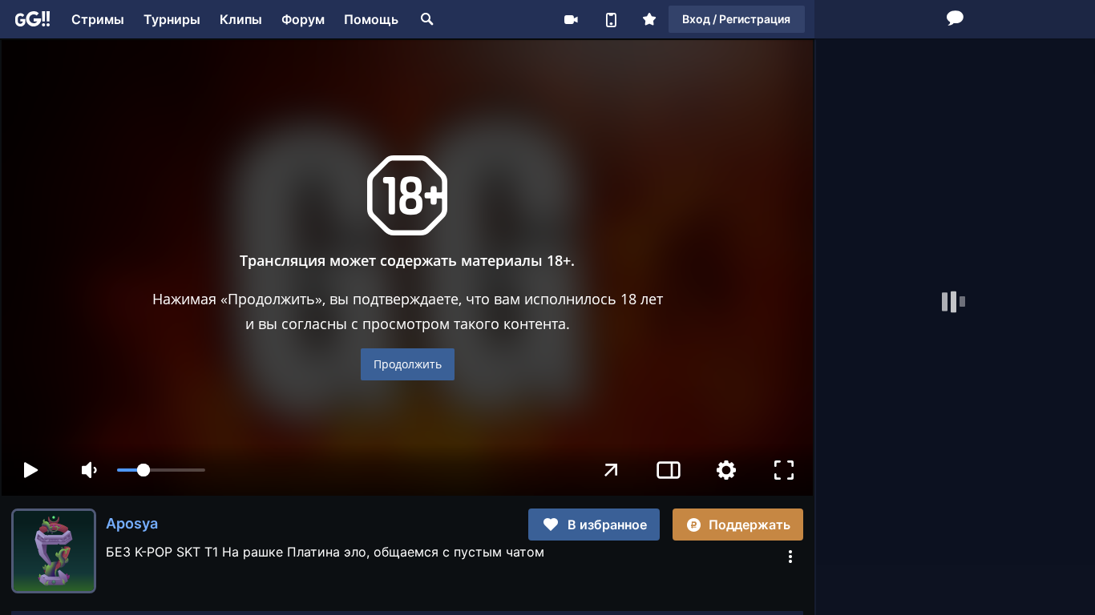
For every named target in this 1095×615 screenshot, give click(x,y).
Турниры (171, 19)
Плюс (649, 19)
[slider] (161, 470)
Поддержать (749, 525)
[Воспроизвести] (30, 470)
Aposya (132, 523)
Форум (303, 19)
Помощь (371, 19)
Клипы (241, 19)
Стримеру (571, 19)
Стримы (97, 19)
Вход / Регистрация (736, 19)
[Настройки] (726, 470)
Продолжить (408, 364)
